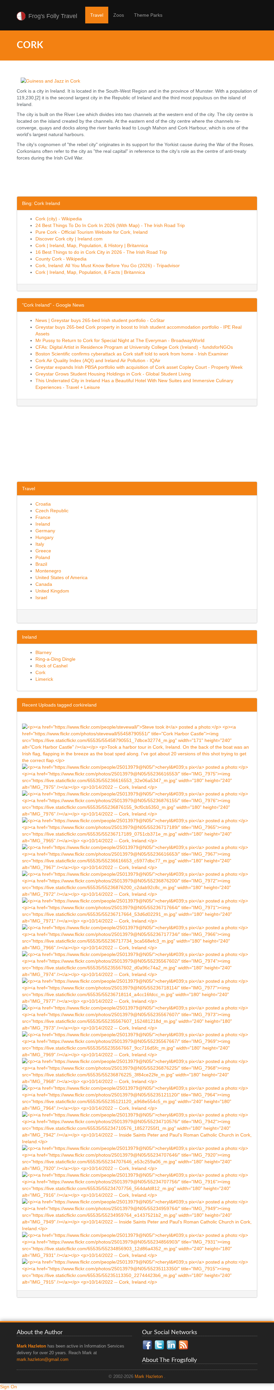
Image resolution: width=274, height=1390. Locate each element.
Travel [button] (96, 15)
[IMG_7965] (137, 830)
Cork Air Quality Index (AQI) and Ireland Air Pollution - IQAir (97, 360)
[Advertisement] (138, 180)
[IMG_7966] (137, 937)
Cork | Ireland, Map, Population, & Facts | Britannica (90, 272)
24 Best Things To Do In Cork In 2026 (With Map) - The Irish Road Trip (110, 225)
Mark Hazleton (149, 1376)
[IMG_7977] (137, 990)
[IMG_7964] (137, 1097)
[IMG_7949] (137, 1214)
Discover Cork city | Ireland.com (69, 238)
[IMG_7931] (137, 1245)
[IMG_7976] (137, 803)
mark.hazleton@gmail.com (42, 1359)
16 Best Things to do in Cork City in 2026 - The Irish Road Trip (101, 252)
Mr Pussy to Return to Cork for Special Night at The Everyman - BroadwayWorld (119, 340)
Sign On (8, 1386)
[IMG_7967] (137, 857)
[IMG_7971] (137, 910)
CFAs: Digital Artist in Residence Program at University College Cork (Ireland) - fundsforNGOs (134, 347)
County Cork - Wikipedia (61, 258)
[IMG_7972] (137, 883)
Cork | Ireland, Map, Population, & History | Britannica (91, 245)
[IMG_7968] (137, 1071)
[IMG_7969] (137, 1044)
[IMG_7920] (137, 1158)
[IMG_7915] (137, 1271)
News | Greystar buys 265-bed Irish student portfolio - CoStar (100, 320)
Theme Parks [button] (148, 15)
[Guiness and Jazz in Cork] (50, 80)
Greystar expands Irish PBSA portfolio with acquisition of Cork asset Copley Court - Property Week (139, 367)
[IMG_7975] (137, 776)
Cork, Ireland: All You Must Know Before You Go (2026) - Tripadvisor (107, 265)
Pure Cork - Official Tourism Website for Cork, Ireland (91, 232)
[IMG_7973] (137, 1017)
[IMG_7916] (137, 1184)
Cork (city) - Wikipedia (58, 218)
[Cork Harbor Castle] (137, 743)
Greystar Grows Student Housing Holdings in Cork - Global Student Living (113, 374)
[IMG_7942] (137, 1128)
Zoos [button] (118, 15)
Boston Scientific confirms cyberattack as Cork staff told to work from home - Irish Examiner (131, 353)
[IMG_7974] (137, 964)
